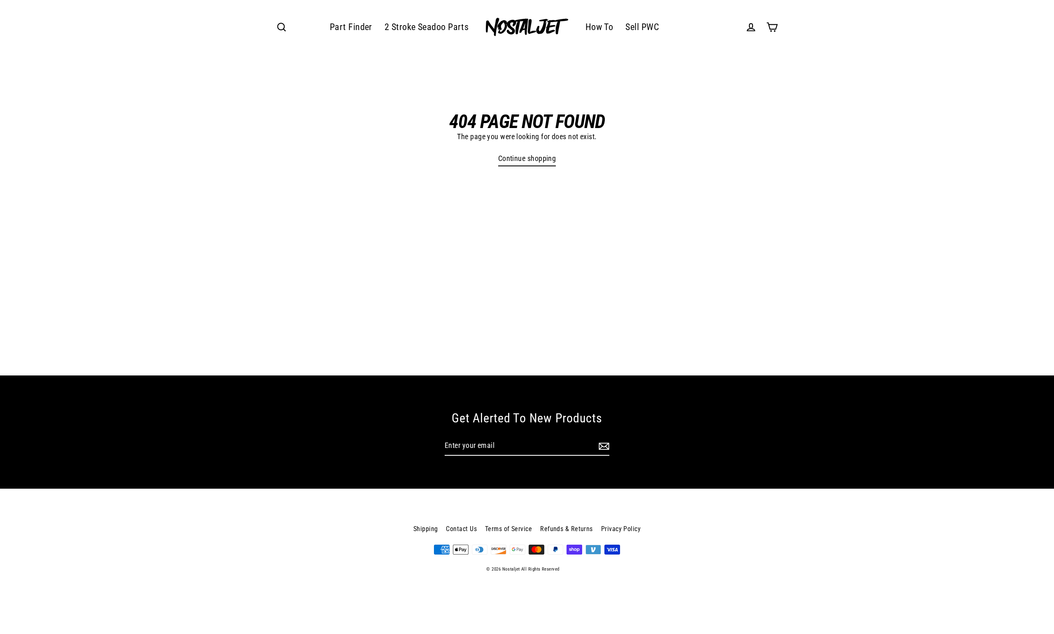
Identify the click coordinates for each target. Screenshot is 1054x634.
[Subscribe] (602, 446)
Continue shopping (527, 158)
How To (599, 27)
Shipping (425, 529)
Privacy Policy (621, 529)
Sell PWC (642, 27)
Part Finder (351, 27)
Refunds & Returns (566, 529)
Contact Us (461, 529)
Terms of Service (508, 529)
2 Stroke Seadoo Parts (427, 27)
